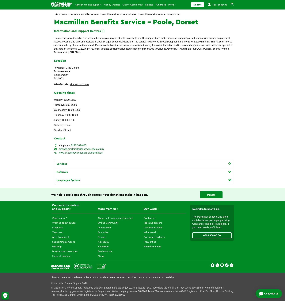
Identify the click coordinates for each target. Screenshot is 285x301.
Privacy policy (91, 277)
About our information (149, 277)
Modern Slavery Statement (113, 277)
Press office (150, 242)
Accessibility (168, 277)
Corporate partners (154, 237)
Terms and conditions (71, 277)
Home (64, 14)
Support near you (61, 256)
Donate (149, 5)
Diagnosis (57, 227)
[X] (217, 265)
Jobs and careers (153, 223)
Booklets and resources (65, 251)
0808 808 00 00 (212, 235)
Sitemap (55, 277)
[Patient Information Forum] (101, 266)
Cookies (132, 277)
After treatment (60, 237)
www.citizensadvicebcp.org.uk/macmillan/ (81, 152)
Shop (101, 256)
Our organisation (153, 227)
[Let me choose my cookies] (5, 296)
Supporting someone (63, 242)
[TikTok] (231, 265)
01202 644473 (78, 145)
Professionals (105, 251)
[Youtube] (222, 265)
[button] (230, 4)
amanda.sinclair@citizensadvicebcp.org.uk (81, 149)
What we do (150, 232)
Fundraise (161, 5)
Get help (74, 14)
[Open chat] (269, 293)
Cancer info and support (88, 5)
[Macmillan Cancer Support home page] (56, 14)
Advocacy (103, 242)
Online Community (132, 5)
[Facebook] (212, 265)
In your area (104, 227)
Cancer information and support (115, 218)
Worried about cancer (64, 223)
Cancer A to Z (59, 218)
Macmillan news (152, 246)
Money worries (112, 5)
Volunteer (103, 246)
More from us (107, 208)
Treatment (57, 232)
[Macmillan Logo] (61, 4)
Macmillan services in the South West (119, 14)
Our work (150, 208)
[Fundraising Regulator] (83, 266)
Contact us (149, 218)
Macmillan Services (90, 14)
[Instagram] (227, 265)
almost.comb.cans (79, 84)
